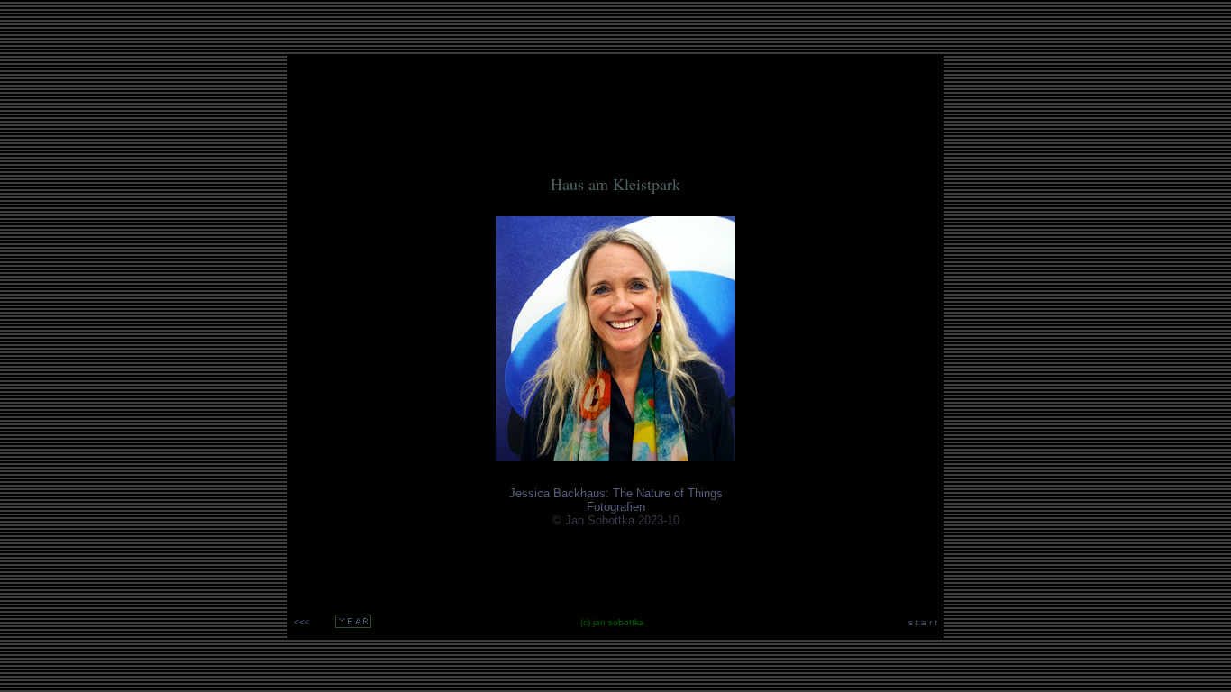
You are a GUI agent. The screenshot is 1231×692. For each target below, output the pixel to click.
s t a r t (922, 622)
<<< (302, 622)
